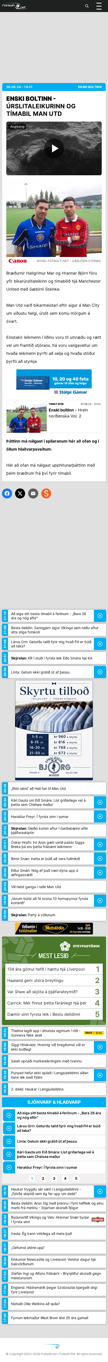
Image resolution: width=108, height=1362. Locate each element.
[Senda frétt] (33, 493)
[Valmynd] (99, 6)
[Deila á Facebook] (7, 493)
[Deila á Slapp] (46, 493)
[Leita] (87, 6)
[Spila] (54, 148)
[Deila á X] (20, 493)
